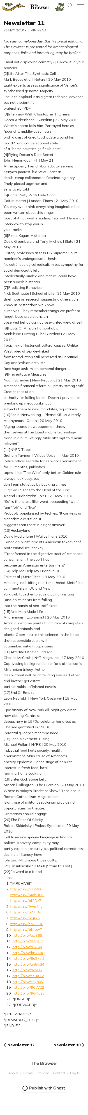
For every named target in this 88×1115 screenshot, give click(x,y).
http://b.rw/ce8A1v (28, 976)
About (13, 1073)
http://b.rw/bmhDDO (27, 895)
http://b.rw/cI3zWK (26, 889)
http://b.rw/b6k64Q (28, 952)
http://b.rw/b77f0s (25, 912)
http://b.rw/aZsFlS (27, 970)
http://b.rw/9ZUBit (27, 941)
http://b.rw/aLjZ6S (27, 935)
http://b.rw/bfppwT (26, 929)
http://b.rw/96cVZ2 (28, 987)
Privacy (43, 1073)
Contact (59, 1073)
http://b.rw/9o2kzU (28, 958)
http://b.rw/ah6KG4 (28, 964)
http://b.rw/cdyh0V (28, 981)
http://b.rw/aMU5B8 (26, 924)
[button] (69, 6)
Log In (75, 1073)
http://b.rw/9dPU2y (28, 993)
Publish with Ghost (47, 1088)
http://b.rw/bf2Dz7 (25, 900)
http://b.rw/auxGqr (27, 947)
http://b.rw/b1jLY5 (25, 918)
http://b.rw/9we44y (26, 906)
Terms (28, 1073)
